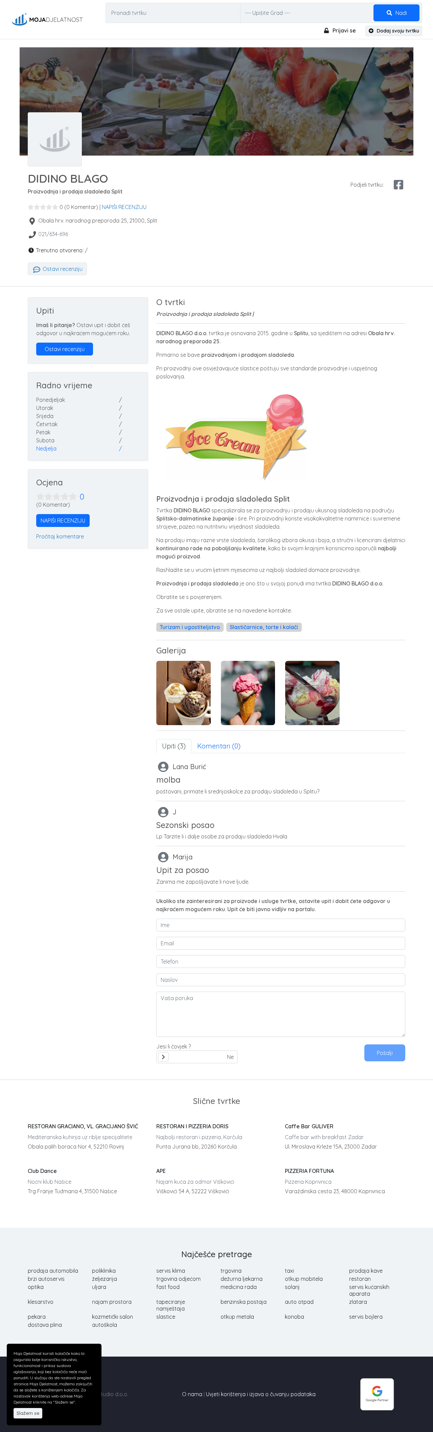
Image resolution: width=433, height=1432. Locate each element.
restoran (360, 1278)
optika (36, 1287)
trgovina (231, 1270)
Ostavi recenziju (62, 268)
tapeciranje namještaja (170, 1305)
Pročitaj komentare (60, 536)
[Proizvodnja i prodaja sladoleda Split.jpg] (312, 693)
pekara (37, 1316)
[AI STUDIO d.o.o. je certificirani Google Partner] (377, 1393)
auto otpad (299, 1301)
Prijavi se (343, 30)
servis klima (170, 1270)
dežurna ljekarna (242, 1278)
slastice (165, 1316)
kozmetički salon (112, 1316)
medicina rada (239, 1287)
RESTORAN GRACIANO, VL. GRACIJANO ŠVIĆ (83, 1126)
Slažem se (28, 1413)
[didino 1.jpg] (248, 693)
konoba (294, 1316)
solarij (292, 1287)
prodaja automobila (53, 1270)
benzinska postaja (244, 1301)
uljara (99, 1287)
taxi (289, 1270)
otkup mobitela (304, 1278)
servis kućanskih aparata (369, 1290)
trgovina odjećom (178, 1278)
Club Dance (42, 1171)
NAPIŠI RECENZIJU (124, 207)
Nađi (400, 12)
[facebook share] (398, 184)
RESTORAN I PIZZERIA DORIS (192, 1126)
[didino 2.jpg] (183, 693)
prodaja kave (366, 1270)
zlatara (358, 1301)
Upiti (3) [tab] (174, 746)
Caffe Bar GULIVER (309, 1126)
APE (161, 1171)
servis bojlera (366, 1316)
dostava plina (45, 1324)
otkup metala (237, 1316)
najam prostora (112, 1301)
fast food (168, 1287)
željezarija (104, 1278)
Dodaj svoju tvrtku (397, 31)
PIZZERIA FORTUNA (309, 1171)
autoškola (104, 1324)
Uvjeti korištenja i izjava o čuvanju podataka (261, 1394)
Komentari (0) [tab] (219, 746)
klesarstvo (40, 1301)
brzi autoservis (46, 1278)
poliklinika (104, 1270)
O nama (192, 1394)
